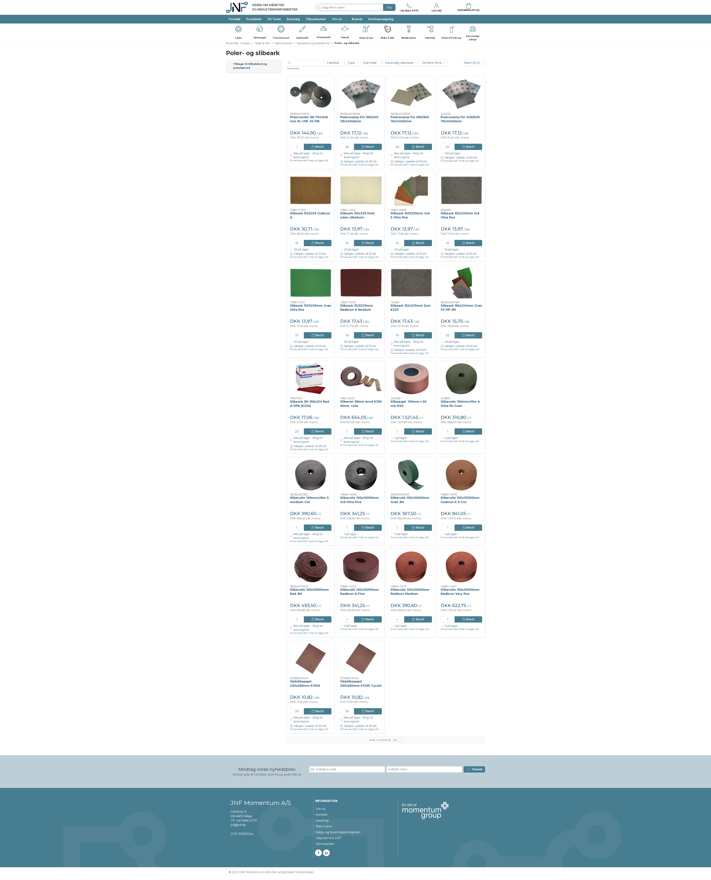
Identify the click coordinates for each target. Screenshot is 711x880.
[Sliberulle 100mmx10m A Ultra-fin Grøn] (461, 378)
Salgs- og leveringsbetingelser (338, 832)
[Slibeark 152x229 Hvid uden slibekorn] (361, 190)
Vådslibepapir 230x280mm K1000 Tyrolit (305, 686)
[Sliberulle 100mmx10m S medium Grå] (310, 474)
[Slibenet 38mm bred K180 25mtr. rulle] (361, 378)
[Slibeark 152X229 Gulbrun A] (310, 190)
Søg (389, 7)
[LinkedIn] (326, 852)
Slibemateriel (283, 43)
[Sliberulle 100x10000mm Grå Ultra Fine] (361, 474)
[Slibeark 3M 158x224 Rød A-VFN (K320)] (310, 378)
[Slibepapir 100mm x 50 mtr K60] (411, 378)
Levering (322, 820)
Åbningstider (325, 844)
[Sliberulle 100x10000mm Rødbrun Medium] (411, 566)
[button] (339, 19)
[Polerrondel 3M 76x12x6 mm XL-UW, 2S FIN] (310, 94)
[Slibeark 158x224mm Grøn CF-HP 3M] (461, 282)
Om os (320, 809)
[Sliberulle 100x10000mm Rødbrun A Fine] (361, 566)
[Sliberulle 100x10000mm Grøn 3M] (411, 474)
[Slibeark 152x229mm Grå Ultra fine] (461, 190)
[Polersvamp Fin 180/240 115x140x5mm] (361, 94)
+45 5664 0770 (246, 820)
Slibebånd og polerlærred (313, 43)
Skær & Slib (262, 43)
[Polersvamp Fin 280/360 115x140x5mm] (411, 94)
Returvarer (324, 826)
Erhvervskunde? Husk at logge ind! (309, 160)
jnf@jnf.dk (238, 825)
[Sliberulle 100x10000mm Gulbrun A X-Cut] (461, 474)
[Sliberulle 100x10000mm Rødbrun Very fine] (461, 566)
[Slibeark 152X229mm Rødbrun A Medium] (361, 282)
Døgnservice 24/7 (328, 838)
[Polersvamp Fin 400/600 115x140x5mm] (461, 94)
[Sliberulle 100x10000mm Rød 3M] (310, 566)
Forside (245, 43)
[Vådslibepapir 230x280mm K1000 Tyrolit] (310, 658)
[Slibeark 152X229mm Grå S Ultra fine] (411, 190)
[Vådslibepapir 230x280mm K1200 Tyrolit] (361, 658)
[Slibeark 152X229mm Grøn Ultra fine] (310, 282)
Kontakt (322, 814)
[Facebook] (318, 852)
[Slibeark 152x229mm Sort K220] (411, 282)
